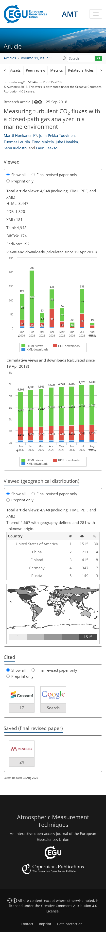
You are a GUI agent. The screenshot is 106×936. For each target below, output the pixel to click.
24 (21, 762)
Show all (18, 174)
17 (21, 708)
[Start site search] (98, 58)
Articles (10, 58)
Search (53, 708)
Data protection (70, 924)
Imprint (45, 924)
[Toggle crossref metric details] (21, 694)
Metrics (56, 70)
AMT (70, 14)
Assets (15, 70)
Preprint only (22, 181)
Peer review (35, 70)
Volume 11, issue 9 (36, 58)
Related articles (81, 70)
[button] (64, 58)
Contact (27, 924)
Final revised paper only (56, 174)
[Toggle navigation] (95, 14)
